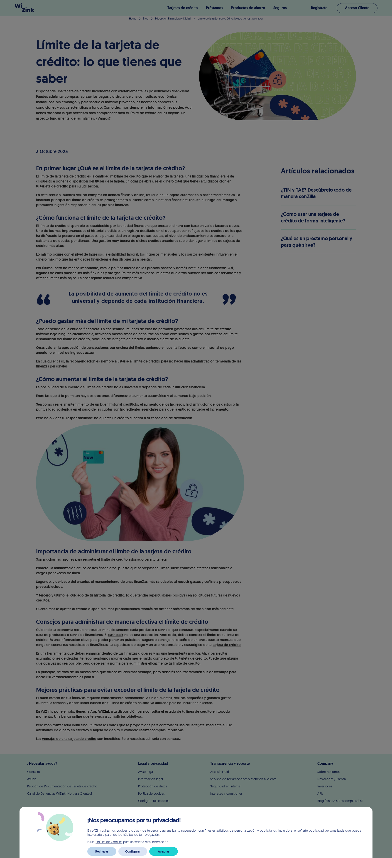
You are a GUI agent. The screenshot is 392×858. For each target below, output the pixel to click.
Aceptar (163, 851)
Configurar (133, 851)
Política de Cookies (109, 842)
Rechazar (101, 851)
